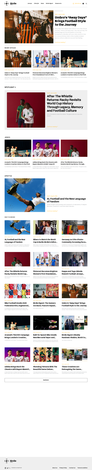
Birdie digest (49, 3)
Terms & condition (82, 467)
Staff (56, 14)
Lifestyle (36, 3)
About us (54, 467)
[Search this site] (86, 3)
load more (46, 380)
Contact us (72, 467)
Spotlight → (10, 87)
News (42, 3)
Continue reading (60, 42)
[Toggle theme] (83, 3)
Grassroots (58, 3)
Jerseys (30, 3)
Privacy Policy (63, 467)
